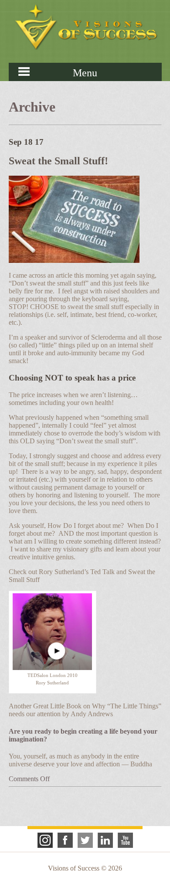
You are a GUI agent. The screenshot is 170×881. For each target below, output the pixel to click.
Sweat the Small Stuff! (58, 161)
